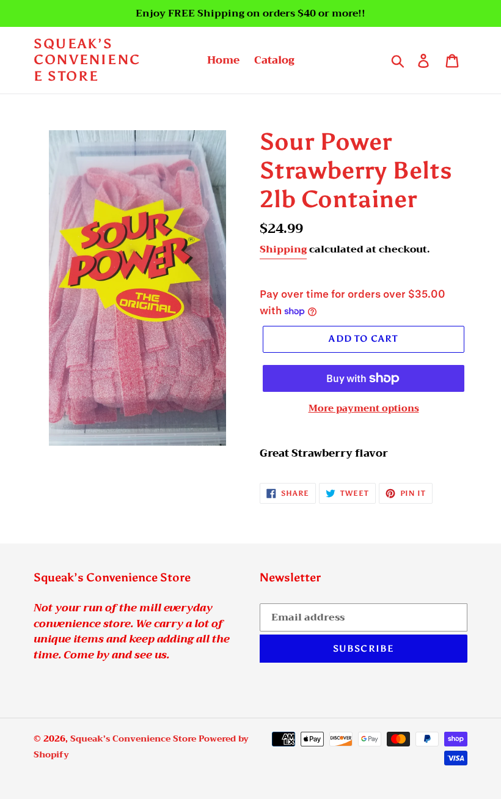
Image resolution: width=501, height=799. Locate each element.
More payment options (364, 409)
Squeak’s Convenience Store (87, 60)
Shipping (283, 249)
